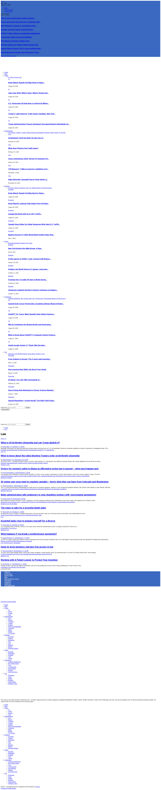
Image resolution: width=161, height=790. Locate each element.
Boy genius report (13, 663)
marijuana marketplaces (38, 489)
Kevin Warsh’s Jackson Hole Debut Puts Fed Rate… (28, 204)
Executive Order (26, 463)
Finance (10, 638)
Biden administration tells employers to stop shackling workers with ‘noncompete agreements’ (48, 494)
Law (36, 450)
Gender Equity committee (39, 476)
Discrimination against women (13, 476)
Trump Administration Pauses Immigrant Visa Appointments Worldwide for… (39, 124)
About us (7, 572)
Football (10, 655)
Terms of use (8, 574)
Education (11, 355)
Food (9, 677)
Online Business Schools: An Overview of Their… (20, 52)
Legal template (24, 554)
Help (5, 577)
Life (5, 352)
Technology (7, 297)
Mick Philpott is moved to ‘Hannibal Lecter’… (19, 26)
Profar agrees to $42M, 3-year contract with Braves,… (29, 259)
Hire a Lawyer (9, 528)
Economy (11, 189)
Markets (10, 645)
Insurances (11, 640)
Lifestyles (11, 628)
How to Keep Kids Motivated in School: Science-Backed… (31, 390)
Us (9, 79)
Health (10, 678)
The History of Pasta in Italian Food (15, 41)
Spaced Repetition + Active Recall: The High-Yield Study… (31, 401)
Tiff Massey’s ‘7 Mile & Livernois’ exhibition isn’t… (28, 169)
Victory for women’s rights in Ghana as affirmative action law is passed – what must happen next (49, 468)
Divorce (3, 528)
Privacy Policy (8, 575)
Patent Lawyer (7, 567)
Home (6, 72)
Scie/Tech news (8, 543)
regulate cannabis (60, 489)
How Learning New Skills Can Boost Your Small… (27, 369)
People (10, 631)
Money (10, 647)
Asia (9, 615)
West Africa (67, 476)
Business (7, 186)
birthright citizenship (7, 450)
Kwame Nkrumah (56, 476)
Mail (5, 74)
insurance (19, 515)
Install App (7, 584)
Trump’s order (42, 463)
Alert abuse (7, 580)
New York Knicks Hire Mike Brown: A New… (25, 248)
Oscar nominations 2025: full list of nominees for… (28, 159)
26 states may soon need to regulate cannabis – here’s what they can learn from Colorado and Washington (55, 481)
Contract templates (6, 554)
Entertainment (8, 131)
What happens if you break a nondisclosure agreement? (29, 534)
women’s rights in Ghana (78, 476)
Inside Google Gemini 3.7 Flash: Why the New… (27, 345)
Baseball (10, 245)
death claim (13, 515)
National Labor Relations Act (50, 502)
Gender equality (27, 476)
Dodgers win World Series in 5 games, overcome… (28, 269)
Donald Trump (17, 450)
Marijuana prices (50, 489)
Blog (5, 8)
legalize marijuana (20, 489)
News (2, 438)
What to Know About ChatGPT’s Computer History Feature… (32, 335)
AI (9, 300)
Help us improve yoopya (11, 579)
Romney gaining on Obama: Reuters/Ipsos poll (19, 45)
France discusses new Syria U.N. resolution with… (21, 22)
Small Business (32, 554)
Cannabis (3, 489)
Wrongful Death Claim (35, 515)
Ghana (49, 476)
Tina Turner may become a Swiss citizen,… (18, 18)
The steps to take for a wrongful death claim (23, 508)
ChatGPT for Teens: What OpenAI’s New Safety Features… (31, 314)
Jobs (7, 491)
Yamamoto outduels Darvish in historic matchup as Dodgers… (33, 290)
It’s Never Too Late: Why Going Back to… (24, 380)
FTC (28, 502)
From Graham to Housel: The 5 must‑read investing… (29, 359)
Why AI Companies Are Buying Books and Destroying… (30, 325)
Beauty (10, 620)
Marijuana (28, 489)
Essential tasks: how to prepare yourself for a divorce (28, 521)
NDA (15, 541)
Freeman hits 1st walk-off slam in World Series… (27, 280)
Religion (10, 680)
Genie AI (14, 554)
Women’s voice (12, 683)
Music (10, 630)
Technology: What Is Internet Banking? (16, 37)
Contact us (7, 582)
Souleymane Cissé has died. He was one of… (26, 138)
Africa (2, 476)
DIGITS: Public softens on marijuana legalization (20, 33)
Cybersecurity (12, 667)
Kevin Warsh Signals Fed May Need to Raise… (26, 83)
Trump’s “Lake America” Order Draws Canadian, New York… (31, 114)
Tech (50, 554)
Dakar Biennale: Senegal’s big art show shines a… (28, 180)
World (6, 75)
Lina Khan (39, 502)
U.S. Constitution (47, 450)
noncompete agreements (66, 502)
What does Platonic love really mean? (23, 148)
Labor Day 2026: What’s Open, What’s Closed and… (28, 93)
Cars (9, 665)
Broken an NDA (6, 541)
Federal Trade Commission (19, 502)
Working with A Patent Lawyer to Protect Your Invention (29, 560)
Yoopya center (8, 10)
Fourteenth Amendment (28, 450)
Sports (6, 241)
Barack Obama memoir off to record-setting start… (21, 49)
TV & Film (11, 633)
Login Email (8, 11)
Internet (10, 670)
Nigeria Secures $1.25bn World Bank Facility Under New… (31, 235)
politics (40, 450)
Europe (10, 613)
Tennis (10, 658)
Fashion (10, 625)
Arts (9, 134)
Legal (26, 515)
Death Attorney (5, 515)
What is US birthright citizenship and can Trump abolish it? (30, 442)
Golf (9, 657)
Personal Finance (13, 648)
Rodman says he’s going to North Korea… (17, 30)
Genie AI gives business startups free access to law (27, 547)
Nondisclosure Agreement (24, 541)
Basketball (11, 653)
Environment (12, 668)
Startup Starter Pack (43, 554)
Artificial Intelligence (14, 662)
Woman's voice (5, 465)
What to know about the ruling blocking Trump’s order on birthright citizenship (40, 455)
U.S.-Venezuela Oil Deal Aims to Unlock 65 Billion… (28, 103)
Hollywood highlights (14, 626)
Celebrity (11, 621)
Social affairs (13, 504)
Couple (10, 623)
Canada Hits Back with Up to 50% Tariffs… (25, 214)
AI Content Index (9, 585)
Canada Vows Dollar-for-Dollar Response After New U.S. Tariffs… (34, 224)
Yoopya (5, 446)
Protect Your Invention (18, 567)
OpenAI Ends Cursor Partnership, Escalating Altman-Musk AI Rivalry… (36, 304)
